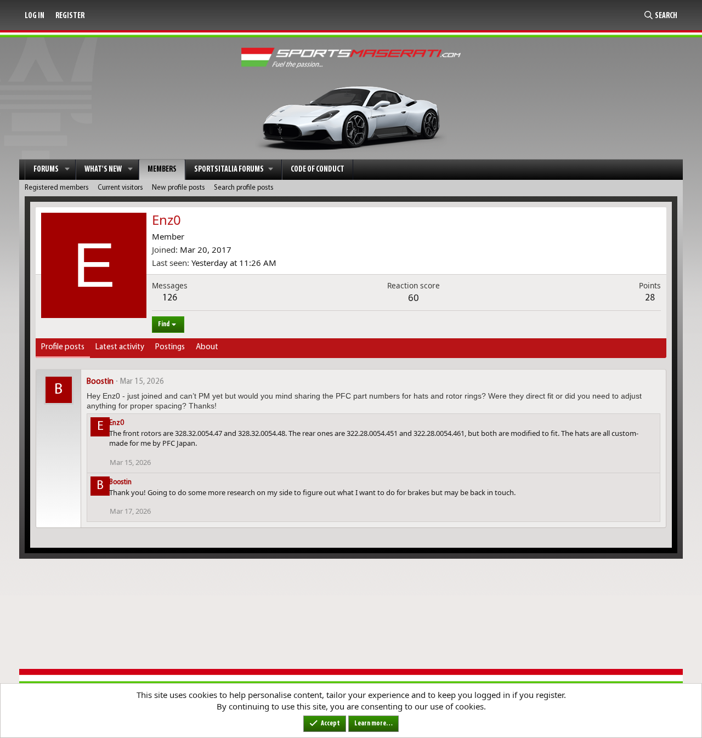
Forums (46, 170)
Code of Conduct (317, 170)
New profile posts (178, 187)
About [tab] (207, 347)
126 (169, 298)
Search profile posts (244, 187)
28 (650, 298)
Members (162, 170)
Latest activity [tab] (119, 347)
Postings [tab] (170, 347)
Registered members (57, 187)
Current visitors (120, 187)
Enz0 (116, 423)
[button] (67, 170)
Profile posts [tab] (62, 347)
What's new (103, 170)
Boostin (100, 382)
